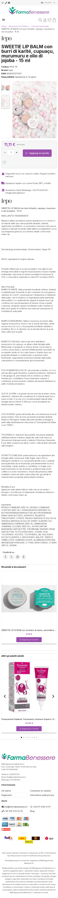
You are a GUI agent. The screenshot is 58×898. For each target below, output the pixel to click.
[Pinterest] (17, 557)
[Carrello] (54, 20)
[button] (40, 20)
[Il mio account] (44, 20)
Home (4, 26)
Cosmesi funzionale (40, 26)
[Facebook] (5, 557)
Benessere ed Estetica (19, 26)
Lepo (10, 70)
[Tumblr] (23, 557)
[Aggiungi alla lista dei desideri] (4, 162)
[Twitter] (11, 557)
